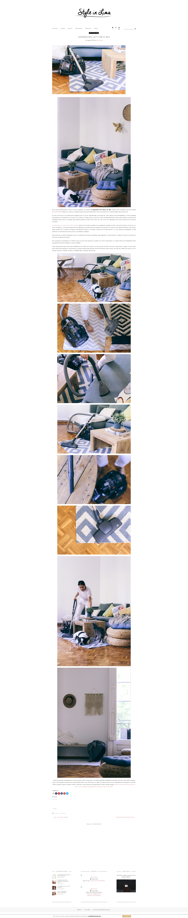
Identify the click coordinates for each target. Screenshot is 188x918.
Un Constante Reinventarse (62, 892)
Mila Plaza (55, 28)
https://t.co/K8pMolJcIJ (94, 894)
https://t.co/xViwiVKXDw (98, 880)
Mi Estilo (63, 28)
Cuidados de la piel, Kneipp (64, 887)
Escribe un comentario (60, 813)
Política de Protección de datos (101, 909)
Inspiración (88, 28)
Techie (54, 808)
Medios (96, 28)
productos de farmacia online (125, 817)
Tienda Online (78, 28)
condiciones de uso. (94, 916)
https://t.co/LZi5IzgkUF (94, 895)
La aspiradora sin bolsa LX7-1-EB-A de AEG (65, 225)
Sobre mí (79, 909)
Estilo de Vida (94, 32)
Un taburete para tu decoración (64, 875)
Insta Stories (57, 212)
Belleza (70, 28)
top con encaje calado (61, 817)
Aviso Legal (87, 909)
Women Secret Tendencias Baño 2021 (63, 881)
